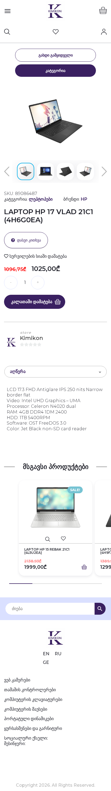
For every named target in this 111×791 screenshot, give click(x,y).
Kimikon (31, 338)
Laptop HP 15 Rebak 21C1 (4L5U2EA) (47, 551)
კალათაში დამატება (31, 301)
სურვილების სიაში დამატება (37, 256)
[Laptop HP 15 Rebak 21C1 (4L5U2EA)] (55, 507)
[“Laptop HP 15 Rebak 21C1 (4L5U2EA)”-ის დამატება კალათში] (84, 567)
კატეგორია (55, 70)
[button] (102, 87)
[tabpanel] (55, 532)
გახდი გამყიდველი (56, 55)
